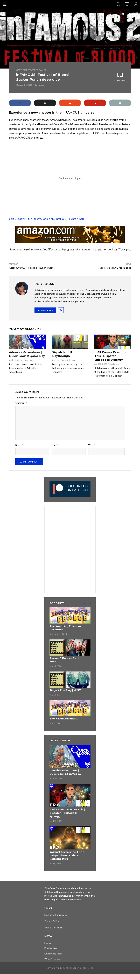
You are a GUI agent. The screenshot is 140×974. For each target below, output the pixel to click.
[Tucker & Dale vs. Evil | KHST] (70, 647)
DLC (30, 219)
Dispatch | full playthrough (62, 354)
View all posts (45, 310)
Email (55, 445)
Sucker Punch (76, 219)
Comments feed (53, 953)
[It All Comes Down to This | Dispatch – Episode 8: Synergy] (112, 342)
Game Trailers (23, 70)
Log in (47, 942)
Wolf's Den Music (53, 927)
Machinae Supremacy (55, 914)
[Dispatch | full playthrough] (70, 342)
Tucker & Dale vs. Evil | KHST (64, 660)
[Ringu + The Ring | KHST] (70, 679)
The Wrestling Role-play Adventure (65, 628)
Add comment (120, 80)
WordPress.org (52, 958)
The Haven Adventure (64, 718)
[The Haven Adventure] (70, 708)
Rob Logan (28, 360)
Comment (21, 403)
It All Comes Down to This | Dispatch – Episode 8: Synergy (109, 356)
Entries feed (51, 948)
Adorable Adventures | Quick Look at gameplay (27, 354)
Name (19, 445)
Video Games (39, 70)
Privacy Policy (51, 921)
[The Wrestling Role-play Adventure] (70, 615)
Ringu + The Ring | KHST (65, 690)
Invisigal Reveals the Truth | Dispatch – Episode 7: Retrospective (67, 855)
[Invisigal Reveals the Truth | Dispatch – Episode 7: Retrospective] (70, 837)
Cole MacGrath (17, 219)
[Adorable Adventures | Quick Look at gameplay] (27, 342)
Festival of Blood (44, 219)
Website (92, 445)
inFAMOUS (61, 219)
